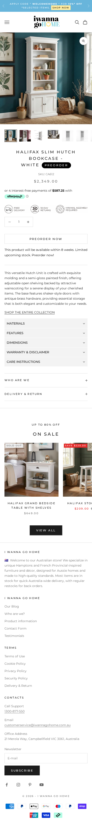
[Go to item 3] (39, 136)
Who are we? (14, 614)
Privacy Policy (15, 671)
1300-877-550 (14, 711)
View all (46, 530)
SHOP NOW (60, 7)
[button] (46, 323)
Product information (20, 621)
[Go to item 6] (82, 136)
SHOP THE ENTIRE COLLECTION (29, 312)
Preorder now (46, 239)
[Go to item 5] (68, 136)
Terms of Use (14, 656)
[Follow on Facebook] (6, 784)
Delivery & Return (18, 686)
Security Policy (16, 678)
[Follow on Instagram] (18, 784)
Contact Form (15, 628)
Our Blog (11, 606)
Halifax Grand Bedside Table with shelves (31, 505)
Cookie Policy (15, 664)
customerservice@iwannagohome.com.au (37, 725)
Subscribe (22, 770)
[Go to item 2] (25, 136)
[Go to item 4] (53, 134)
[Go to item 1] (10, 136)
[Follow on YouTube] (41, 784)
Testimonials (14, 636)
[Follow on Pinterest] (30, 784)
